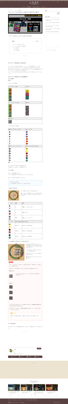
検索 (58, 13)
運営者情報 (9, 402)
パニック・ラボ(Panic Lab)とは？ (19, 44)
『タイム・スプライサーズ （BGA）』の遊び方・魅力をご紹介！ (52, 29)
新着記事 (28, 6)
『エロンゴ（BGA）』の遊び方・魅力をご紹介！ (52, 23)
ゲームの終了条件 (17, 50)
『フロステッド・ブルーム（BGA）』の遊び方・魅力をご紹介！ (52, 20)
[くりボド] (34, 2)
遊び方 (20, 10)
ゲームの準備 (16, 47)
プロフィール (43, 6)
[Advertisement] (25, 59)
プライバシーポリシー (16, 402)
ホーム (24, 6)
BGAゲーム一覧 (36, 6)
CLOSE (37, 41)
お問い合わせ (22, 402)
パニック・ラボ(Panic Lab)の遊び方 (19, 46)
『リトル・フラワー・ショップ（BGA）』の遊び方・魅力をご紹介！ (52, 26)
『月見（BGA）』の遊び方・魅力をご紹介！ (52, 31)
